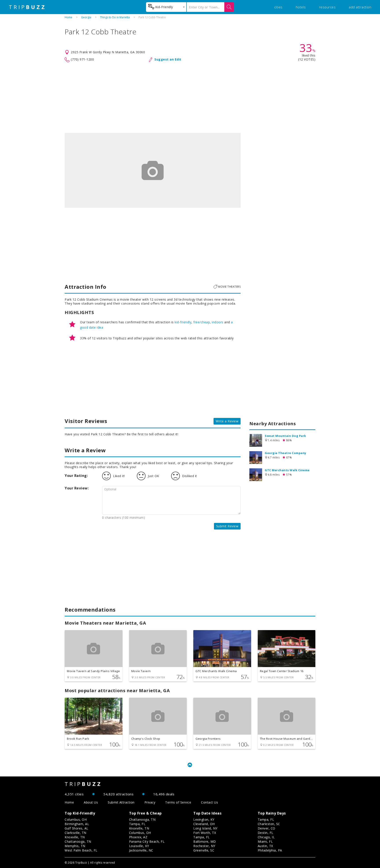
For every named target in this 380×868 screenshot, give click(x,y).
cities (278, 7)
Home (68, 17)
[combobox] (166, 7)
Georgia (86, 17)
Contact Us (209, 802)
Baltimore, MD (204, 841)
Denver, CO (266, 828)
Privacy (149, 802)
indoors (217, 322)
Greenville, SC (203, 850)
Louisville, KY (139, 846)
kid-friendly (183, 322)
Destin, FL (265, 833)
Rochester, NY (204, 846)
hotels (301, 7)
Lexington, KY (203, 819)
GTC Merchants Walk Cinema (287, 470)
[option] (153, 170)
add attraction (360, 7)
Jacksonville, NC (141, 850)
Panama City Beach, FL (147, 841)
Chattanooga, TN (78, 841)
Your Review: (77, 488)
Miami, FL (265, 841)
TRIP (27, 7)
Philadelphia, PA (270, 850)
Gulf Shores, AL (76, 828)
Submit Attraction (121, 802)
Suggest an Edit (167, 59)
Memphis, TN (75, 846)
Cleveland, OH (204, 824)
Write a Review (227, 421)
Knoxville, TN (75, 837)
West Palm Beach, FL (81, 850)
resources (327, 7)
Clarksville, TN (75, 833)
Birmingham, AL (77, 824)
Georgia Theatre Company (285, 453)
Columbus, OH (76, 819)
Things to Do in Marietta (115, 17)
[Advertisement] (190, 98)
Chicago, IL (266, 837)
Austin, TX (265, 846)
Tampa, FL (137, 824)
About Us (91, 802)
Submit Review (227, 526)
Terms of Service (178, 802)
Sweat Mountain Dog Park (285, 436)
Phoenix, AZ (138, 837)
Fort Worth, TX (204, 833)
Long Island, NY (205, 828)
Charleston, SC (269, 824)
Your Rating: (76, 475)
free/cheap (201, 322)
